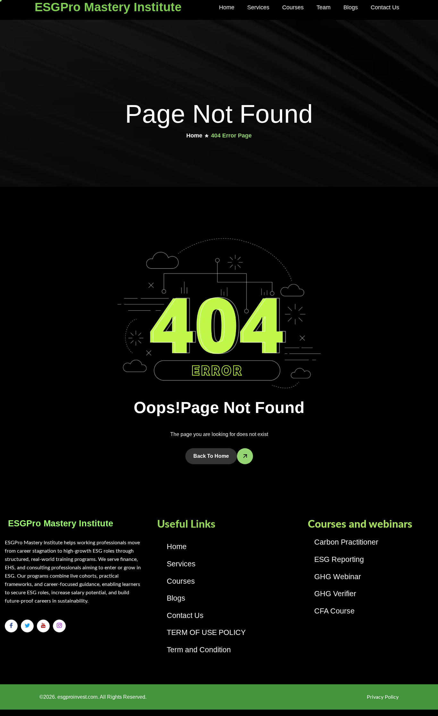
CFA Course (334, 611)
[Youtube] (43, 626)
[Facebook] (11, 626)
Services (258, 7)
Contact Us (385, 7)
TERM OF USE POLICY (206, 632)
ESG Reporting (339, 559)
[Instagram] (59, 626)
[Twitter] (27, 626)
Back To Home (211, 456)
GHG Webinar (337, 576)
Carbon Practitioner (346, 542)
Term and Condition (199, 650)
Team (323, 7)
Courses (293, 7)
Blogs (350, 7)
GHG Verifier (335, 593)
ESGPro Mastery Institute (108, 7)
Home (226, 7)
